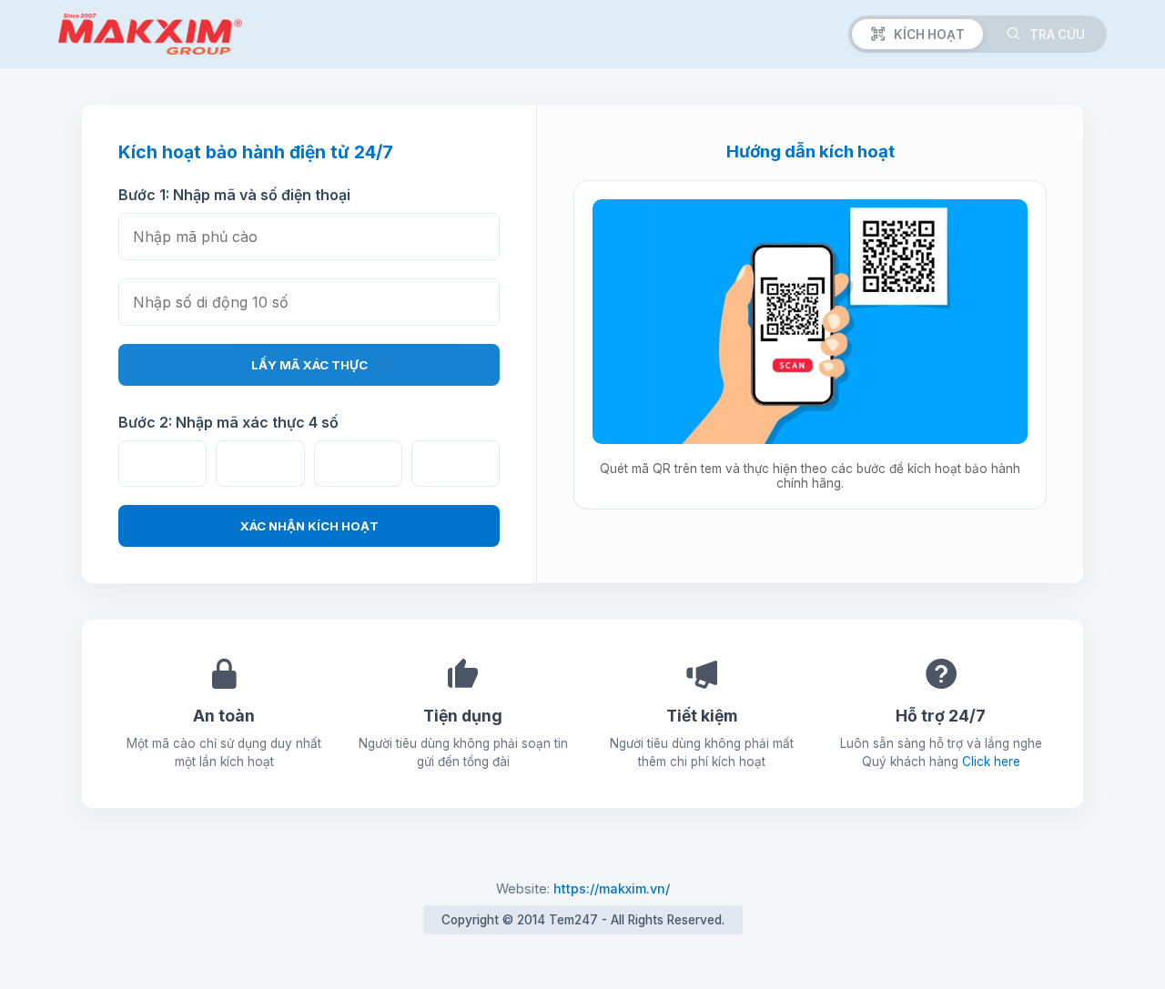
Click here (991, 761)
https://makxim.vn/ (611, 888)
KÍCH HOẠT (929, 34)
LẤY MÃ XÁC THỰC (309, 365)
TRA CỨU (1057, 34)
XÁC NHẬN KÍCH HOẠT (309, 526)
